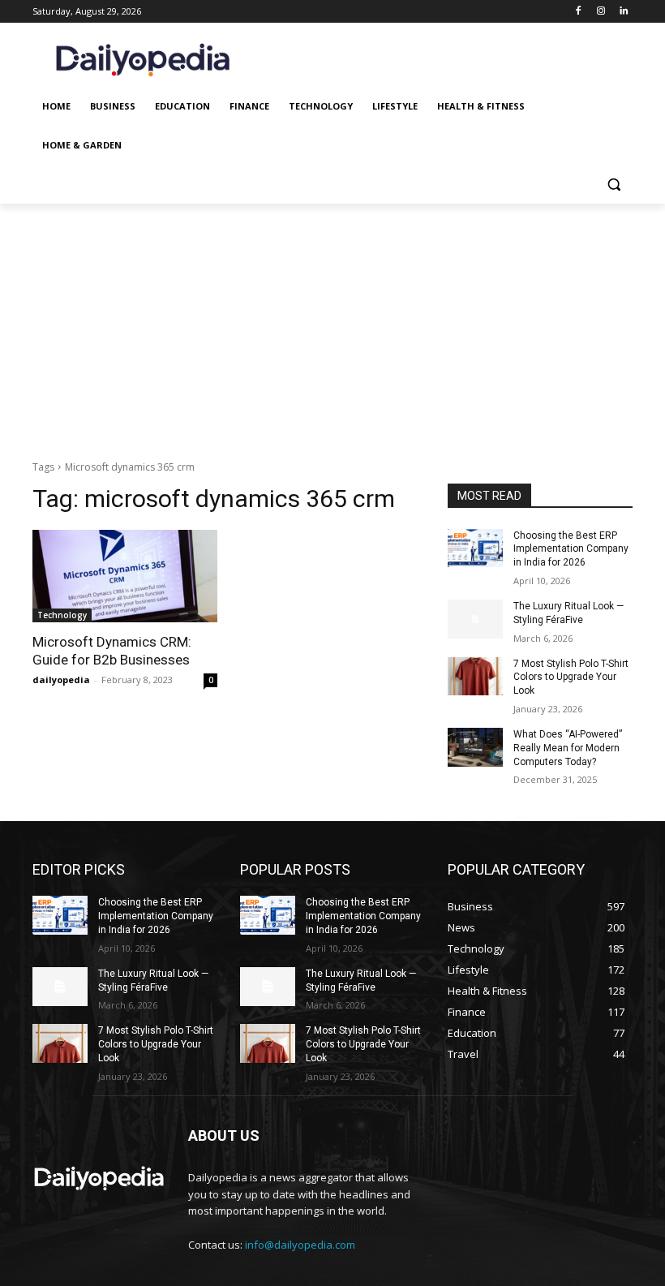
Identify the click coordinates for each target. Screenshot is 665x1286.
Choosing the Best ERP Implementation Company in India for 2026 (571, 549)
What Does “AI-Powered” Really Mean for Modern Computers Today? (567, 748)
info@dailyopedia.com (300, 1244)
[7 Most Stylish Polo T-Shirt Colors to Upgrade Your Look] (475, 676)
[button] (613, 185)
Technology (62, 615)
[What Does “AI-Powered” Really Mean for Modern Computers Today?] (475, 747)
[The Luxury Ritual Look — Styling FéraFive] (475, 619)
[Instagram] (600, 11)
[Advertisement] (332, 325)
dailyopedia (61, 679)
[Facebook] (578, 11)
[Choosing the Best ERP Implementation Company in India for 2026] (475, 548)
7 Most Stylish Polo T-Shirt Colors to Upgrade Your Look (571, 677)
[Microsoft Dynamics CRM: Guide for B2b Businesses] (124, 576)
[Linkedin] (623, 11)
